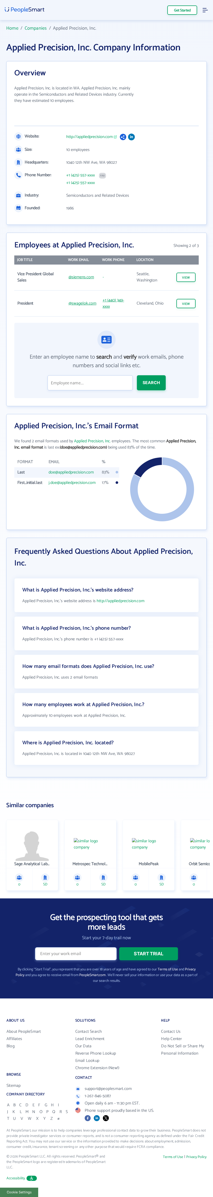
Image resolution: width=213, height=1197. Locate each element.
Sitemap (13, 1085)
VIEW (186, 277)
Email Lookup (87, 1060)
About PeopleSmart (23, 1031)
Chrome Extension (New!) (97, 1067)
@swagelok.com (82, 303)
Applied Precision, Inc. (92, 441)
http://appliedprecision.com (89, 137)
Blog (10, 1046)
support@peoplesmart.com (108, 1088)
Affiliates (14, 1038)
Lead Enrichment (90, 1038)
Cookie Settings (19, 1192)
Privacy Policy (196, 1157)
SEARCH (151, 382)
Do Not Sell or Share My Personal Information (182, 1050)
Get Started (182, 11)
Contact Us (171, 1031)
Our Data (83, 1046)
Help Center (171, 1038)
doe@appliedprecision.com (71, 472)
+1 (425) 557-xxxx (80, 175)
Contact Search (88, 1031)
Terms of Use (168, 969)
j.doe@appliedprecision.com (72, 482)
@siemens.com (81, 277)
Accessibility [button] (15, 1178)
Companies (36, 28)
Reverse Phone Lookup (95, 1053)
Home (12, 28)
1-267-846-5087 (98, 1096)
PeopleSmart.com (92, 975)
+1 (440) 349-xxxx (113, 303)
